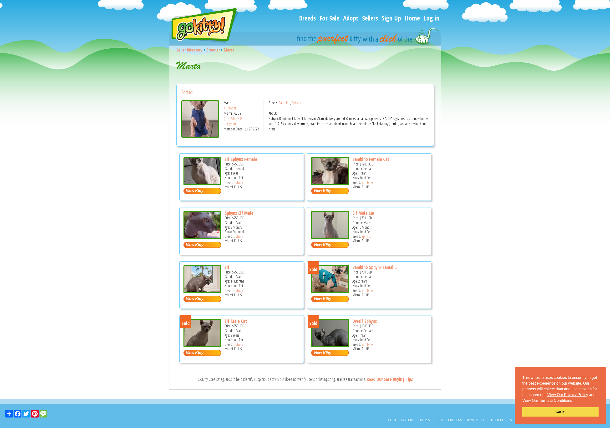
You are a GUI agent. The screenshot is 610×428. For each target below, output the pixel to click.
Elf (227, 267)
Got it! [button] (560, 412)
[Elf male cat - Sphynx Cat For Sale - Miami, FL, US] (202, 345)
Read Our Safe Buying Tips (390, 379)
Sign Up (391, 18)
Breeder (213, 50)
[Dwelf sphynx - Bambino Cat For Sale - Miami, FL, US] (330, 345)
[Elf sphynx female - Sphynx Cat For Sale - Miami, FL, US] (202, 183)
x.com (392, 420)
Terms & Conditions (449, 420)
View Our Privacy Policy (567, 395)
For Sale (329, 18)
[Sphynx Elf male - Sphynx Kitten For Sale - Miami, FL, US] (202, 237)
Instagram (230, 123)
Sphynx (296, 102)
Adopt (350, 18)
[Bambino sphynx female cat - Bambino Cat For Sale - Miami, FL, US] (330, 291)
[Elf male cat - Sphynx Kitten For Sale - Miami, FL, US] (330, 237)
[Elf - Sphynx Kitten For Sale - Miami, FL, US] (202, 291)
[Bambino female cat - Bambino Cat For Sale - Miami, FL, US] (330, 183)
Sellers (370, 18)
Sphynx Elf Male (239, 213)
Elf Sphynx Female (241, 159)
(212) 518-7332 (233, 118)
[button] (573, 401)
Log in (431, 18)
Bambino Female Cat (370, 159)
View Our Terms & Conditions (547, 400)
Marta (229, 50)
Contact (187, 92)
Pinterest (425, 420)
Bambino (284, 102)
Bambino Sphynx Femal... (374, 267)
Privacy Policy (475, 420)
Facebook (407, 420)
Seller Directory (189, 50)
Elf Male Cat (363, 213)
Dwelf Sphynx (364, 321)
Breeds (307, 18)
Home (412, 18)
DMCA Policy (497, 420)
